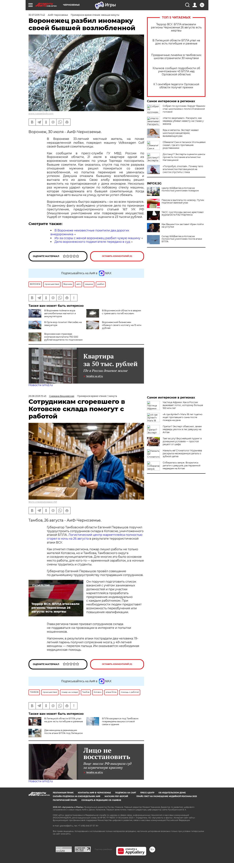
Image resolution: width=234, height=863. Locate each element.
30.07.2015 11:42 (37, 15)
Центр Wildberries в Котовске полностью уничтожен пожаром (180, 189)
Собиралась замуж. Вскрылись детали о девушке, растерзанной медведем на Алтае (181, 465)
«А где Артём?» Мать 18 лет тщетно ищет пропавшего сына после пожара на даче (182, 417)
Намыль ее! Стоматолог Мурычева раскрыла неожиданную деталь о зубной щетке (182, 453)
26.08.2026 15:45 (37, 396)
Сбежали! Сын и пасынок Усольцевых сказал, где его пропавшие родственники (184, 145)
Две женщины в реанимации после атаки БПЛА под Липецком (63, 731)
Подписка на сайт (125, 793)
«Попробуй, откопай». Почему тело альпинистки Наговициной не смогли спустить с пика (183, 169)
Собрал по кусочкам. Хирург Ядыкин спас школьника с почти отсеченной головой (184, 109)
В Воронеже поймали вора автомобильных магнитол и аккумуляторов (60, 313)
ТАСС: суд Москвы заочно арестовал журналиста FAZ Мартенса (183, 213)
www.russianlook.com (41, 113)
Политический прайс (65, 800)
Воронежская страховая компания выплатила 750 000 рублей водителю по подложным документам (63, 338)
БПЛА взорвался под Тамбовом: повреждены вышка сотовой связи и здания (120, 721)
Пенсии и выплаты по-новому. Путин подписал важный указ (183, 201)
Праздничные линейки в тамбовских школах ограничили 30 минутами (176, 57)
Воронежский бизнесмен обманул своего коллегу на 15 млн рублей (121, 325)
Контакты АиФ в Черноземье (94, 793)
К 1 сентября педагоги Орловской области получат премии (176, 86)
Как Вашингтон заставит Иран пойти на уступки (183, 225)
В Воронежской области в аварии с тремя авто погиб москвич (121, 312)
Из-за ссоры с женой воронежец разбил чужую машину (97, 238)
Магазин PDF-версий (116, 796)
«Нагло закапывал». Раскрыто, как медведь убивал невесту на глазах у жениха (183, 121)
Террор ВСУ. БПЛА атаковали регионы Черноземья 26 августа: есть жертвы (176, 27)
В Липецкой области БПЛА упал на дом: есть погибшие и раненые (176, 42)
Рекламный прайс (63, 793)
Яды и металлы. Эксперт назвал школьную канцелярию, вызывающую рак (181, 133)
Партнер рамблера (103, 849)
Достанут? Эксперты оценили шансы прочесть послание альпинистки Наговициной (184, 157)
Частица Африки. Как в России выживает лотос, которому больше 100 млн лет (183, 405)
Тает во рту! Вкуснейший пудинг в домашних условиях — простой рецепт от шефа (182, 441)
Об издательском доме (172, 793)
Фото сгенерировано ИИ (43, 502)
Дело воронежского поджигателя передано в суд (92, 241)
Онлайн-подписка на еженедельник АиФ (76, 796)
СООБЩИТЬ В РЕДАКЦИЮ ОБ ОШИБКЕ (101, 800)
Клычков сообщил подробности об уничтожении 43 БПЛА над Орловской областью (176, 71)
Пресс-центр (147, 793)
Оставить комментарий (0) (117, 256)
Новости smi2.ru (41, 385)
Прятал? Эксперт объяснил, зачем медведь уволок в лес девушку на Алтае (182, 429)
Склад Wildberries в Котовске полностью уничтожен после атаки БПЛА (182, 239)
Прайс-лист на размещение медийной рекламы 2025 (166, 796)
